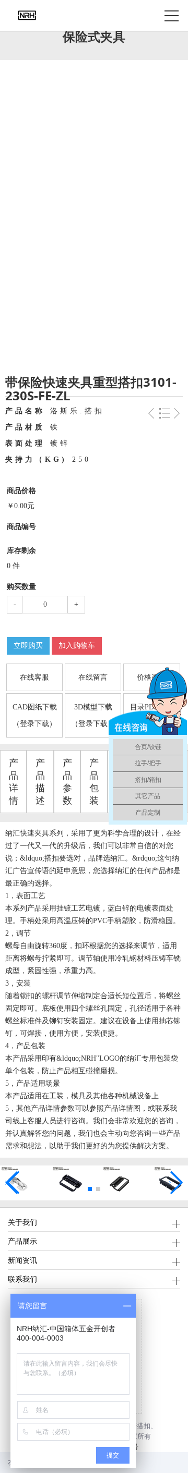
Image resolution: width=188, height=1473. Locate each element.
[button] (90, 1189)
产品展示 (22, 1241)
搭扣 (143, 1426)
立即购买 (28, 645)
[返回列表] (164, 416)
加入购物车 (76, 645)
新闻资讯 (22, 1260)
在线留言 (93, 677)
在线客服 (34, 677)
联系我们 (22, 1279)
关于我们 (22, 1222)
